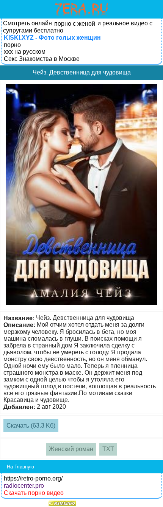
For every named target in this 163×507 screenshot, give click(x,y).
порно (12, 45)
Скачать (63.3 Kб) (30, 425)
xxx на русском (24, 51)
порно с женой (74, 23)
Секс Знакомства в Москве (42, 59)
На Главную (20, 467)
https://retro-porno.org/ (33, 478)
